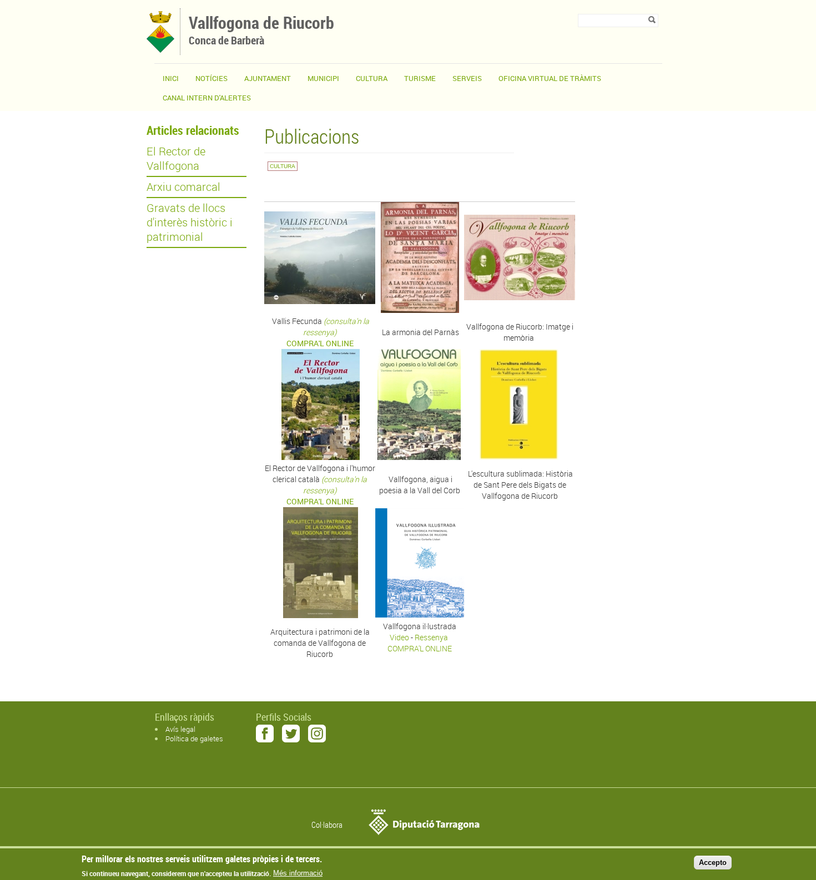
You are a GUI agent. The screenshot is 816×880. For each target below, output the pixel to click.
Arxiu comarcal (183, 187)
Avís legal (180, 729)
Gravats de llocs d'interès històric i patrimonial (190, 222)
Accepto (713, 862)
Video (400, 637)
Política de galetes (194, 739)
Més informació (298, 873)
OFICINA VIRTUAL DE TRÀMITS (549, 78)
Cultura (371, 78)
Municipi (323, 78)
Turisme (420, 78)
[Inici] (160, 49)
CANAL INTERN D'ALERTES (207, 98)
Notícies (211, 78)
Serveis (467, 78)
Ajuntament (267, 78)
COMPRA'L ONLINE (419, 648)
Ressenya (432, 637)
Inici (171, 78)
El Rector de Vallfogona (176, 158)
